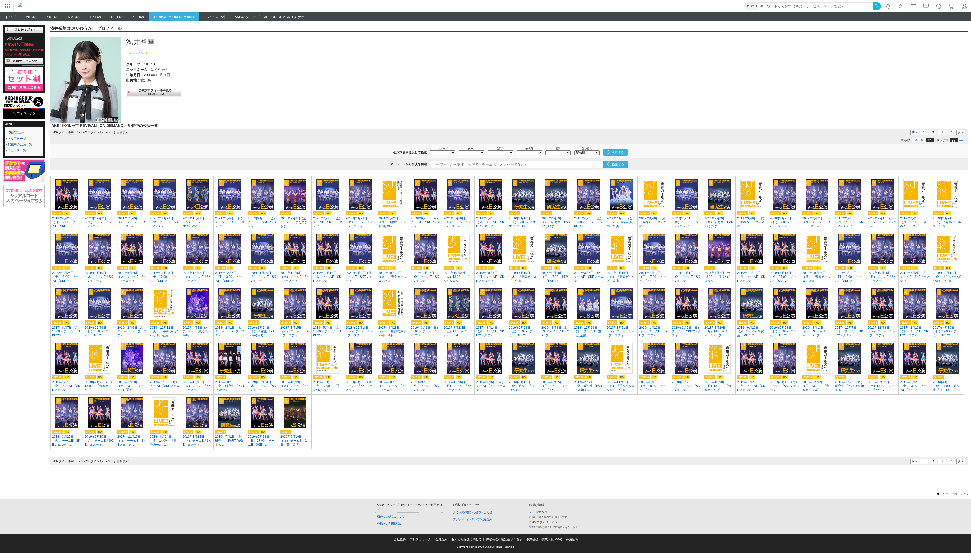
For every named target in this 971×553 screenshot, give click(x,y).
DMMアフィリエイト (543, 522)
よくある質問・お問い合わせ (472, 512)
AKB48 (31, 17)
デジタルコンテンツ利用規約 (472, 519)
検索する (618, 164)
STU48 (138, 17)
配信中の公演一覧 (20, 144)
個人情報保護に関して (466, 539)
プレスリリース (420, 539)
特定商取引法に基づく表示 (504, 539)
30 (915, 140)
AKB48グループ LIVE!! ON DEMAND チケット (271, 17)
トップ (10, 17)
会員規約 (441, 539)
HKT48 (95, 17)
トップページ (17, 138)
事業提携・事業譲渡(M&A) (544, 539)
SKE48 (52, 17)
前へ (915, 132)
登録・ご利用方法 (389, 523)
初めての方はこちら (390, 516)
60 (922, 140)
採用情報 (572, 539)
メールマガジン (539, 512)
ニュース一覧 (17, 150)
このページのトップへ (954, 493)
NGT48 (117, 17)
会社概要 (400, 539)
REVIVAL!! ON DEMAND (174, 17)
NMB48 (74, 17)
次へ (961, 132)
